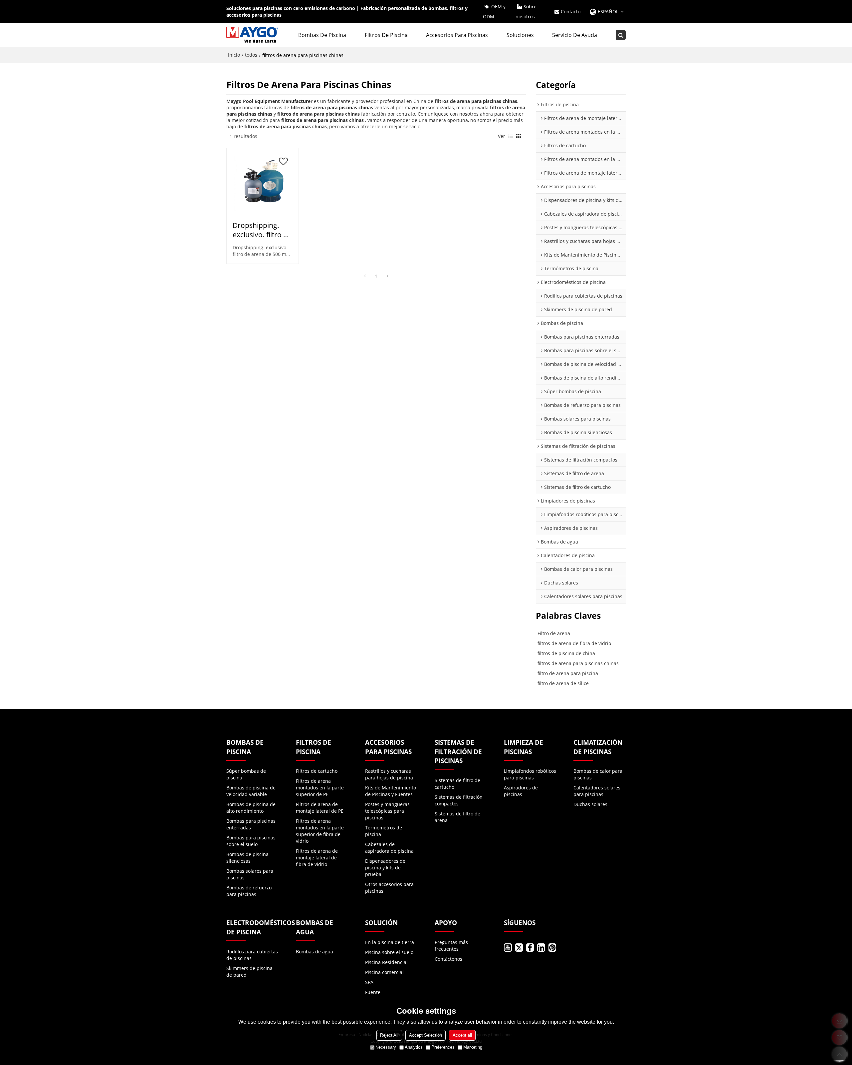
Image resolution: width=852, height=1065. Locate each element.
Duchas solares (590, 804)
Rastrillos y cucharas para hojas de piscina (389, 774)
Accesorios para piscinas (457, 35)
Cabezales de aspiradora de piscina (389, 847)
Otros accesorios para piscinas (389, 887)
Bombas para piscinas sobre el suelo (251, 840)
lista (511, 136)
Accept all (462, 1035)
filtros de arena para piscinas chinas (578, 663)
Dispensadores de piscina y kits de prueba (385, 867)
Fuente (372, 992)
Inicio (234, 55)
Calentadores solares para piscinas (596, 790)
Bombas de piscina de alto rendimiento (251, 807)
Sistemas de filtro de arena (457, 816)
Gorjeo (519, 947)
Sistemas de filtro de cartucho (457, 783)
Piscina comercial (384, 972)
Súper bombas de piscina (246, 774)
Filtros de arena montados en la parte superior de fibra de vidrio (320, 831)
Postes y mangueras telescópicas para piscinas (387, 811)
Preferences (443, 1047)
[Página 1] (365, 276)
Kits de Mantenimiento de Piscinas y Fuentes (390, 790)
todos (251, 55)
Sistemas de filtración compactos (459, 800)
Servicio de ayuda (574, 35)
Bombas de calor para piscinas (597, 774)
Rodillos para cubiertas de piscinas (252, 954)
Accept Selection (425, 1035)
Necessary (385, 1047)
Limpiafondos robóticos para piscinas (530, 774)
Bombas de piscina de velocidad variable (251, 790)
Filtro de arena (553, 633)
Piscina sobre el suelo (389, 952)
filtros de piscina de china (566, 653)
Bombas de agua (314, 951)
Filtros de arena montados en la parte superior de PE (320, 787)
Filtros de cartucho (316, 771)
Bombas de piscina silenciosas (247, 857)
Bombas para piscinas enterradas (251, 824)
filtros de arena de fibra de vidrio (574, 643)
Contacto (570, 11)
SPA (369, 982)
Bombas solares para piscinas (249, 874)
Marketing (472, 1047)
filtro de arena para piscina (567, 673)
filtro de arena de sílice (563, 683)
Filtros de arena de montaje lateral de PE (319, 807)
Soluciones (520, 35)
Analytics (414, 1047)
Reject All (389, 1035)
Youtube (508, 947)
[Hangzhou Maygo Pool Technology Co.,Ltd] (253, 35)
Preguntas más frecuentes (451, 945)
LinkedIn (541, 947)
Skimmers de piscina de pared (249, 971)
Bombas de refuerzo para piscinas (249, 890)
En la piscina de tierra (389, 942)
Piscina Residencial (386, 962)
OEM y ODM (494, 11)
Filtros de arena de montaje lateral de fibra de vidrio (317, 857)
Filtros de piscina (386, 35)
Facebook (530, 947)
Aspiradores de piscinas (521, 790)
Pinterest (552, 947)
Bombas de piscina (322, 35)
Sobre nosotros (526, 11)
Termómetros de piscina (383, 830)
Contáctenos (448, 959)
